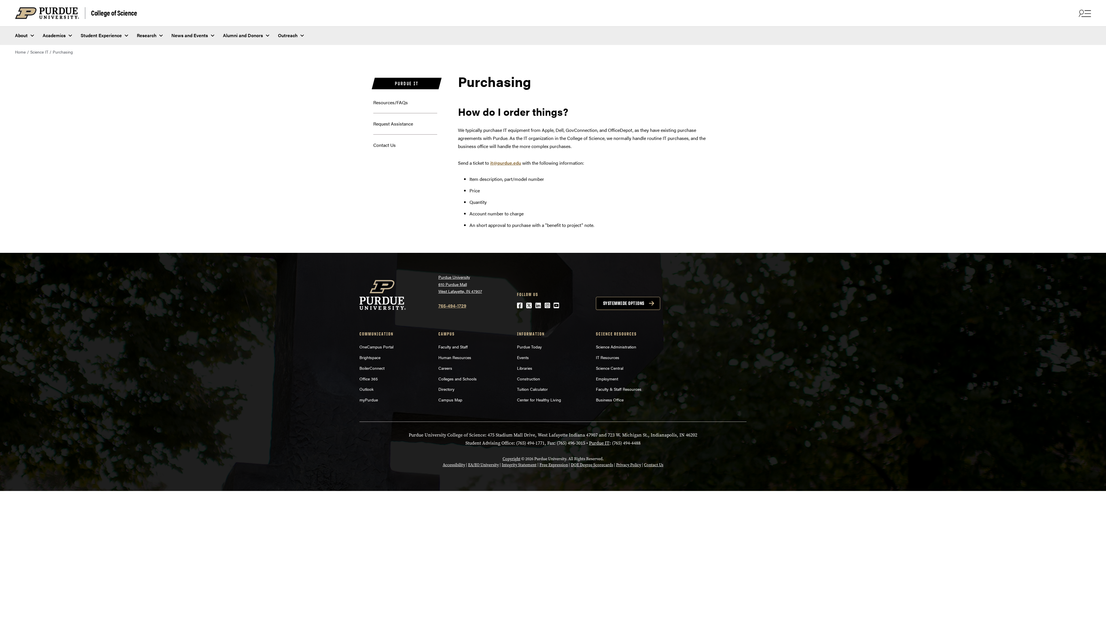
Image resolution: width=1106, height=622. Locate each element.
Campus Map (450, 400)
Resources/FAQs (390, 102)
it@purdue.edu (505, 163)
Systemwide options (623, 303)
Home (20, 52)
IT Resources (607, 357)
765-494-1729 (452, 305)
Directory (446, 389)
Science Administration (616, 347)
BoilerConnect (372, 368)
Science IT (39, 52)
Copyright (511, 459)
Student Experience (101, 35)
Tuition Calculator (532, 389)
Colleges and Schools (457, 379)
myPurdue (368, 400)
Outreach (288, 35)
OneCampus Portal (376, 347)
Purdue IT (406, 83)
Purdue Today (529, 347)
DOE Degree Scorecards (592, 465)
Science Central (609, 368)
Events (523, 357)
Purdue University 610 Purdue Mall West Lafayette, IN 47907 (460, 284)
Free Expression (553, 465)
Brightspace (369, 357)
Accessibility (454, 465)
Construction (528, 379)
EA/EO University (483, 465)
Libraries (524, 368)
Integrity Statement (519, 465)
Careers (445, 368)
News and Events (189, 35)
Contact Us (384, 145)
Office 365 (368, 379)
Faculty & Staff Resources (618, 389)
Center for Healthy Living (539, 400)
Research (146, 35)
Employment (607, 379)
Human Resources (454, 357)
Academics (54, 35)
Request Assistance (393, 123)
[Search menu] (1084, 13)
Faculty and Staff (453, 347)
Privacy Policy (628, 465)
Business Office (610, 400)
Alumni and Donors (243, 35)
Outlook (366, 389)
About (21, 35)
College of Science (114, 12)
